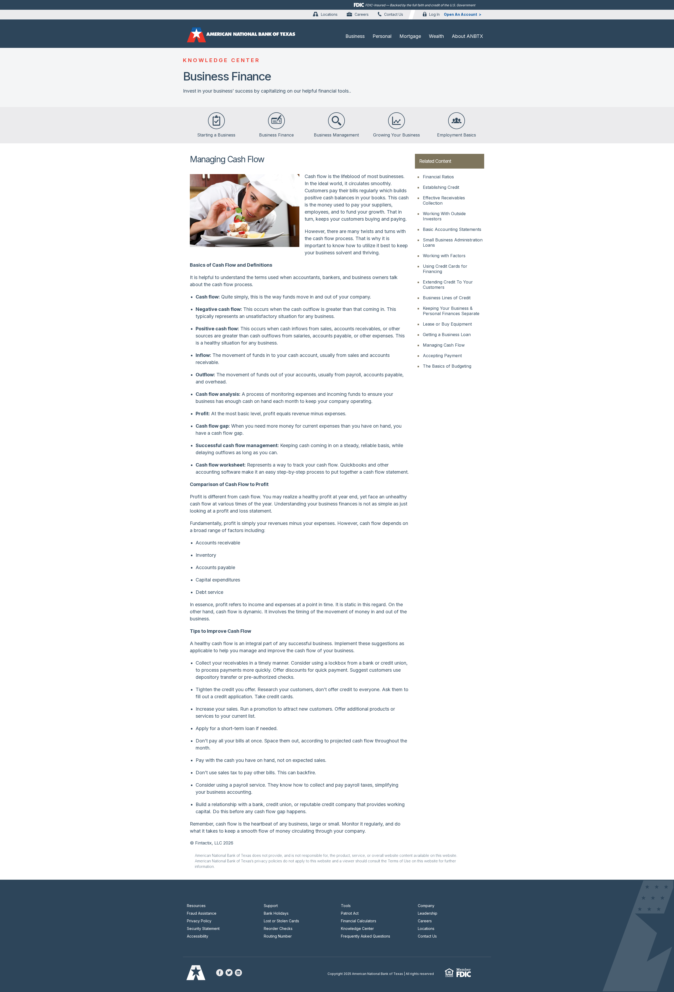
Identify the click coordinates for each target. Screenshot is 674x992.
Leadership (427, 913)
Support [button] (271, 905)
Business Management (336, 135)
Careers (362, 14)
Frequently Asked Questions (365, 936)
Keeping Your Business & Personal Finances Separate (451, 311)
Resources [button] (196, 905)
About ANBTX (467, 36)
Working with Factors (444, 255)
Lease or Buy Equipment (447, 324)
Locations (329, 14)
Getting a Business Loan (447, 334)
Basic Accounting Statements (452, 229)
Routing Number (278, 936)
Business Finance (276, 135)
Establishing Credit (441, 187)
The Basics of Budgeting (447, 366)
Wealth (436, 36)
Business (355, 36)
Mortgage (410, 36)
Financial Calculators (358, 921)
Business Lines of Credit (446, 297)
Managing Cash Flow (444, 345)
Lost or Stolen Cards (281, 921)
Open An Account (460, 14)
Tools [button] (346, 905)
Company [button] (426, 905)
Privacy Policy (199, 921)
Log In (434, 14)
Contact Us (393, 14)
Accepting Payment (442, 355)
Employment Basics (456, 135)
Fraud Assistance (201, 913)
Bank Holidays (276, 913)
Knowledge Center (357, 928)
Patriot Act (350, 913)
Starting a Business (216, 135)
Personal (382, 36)
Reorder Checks (278, 928)
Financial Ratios (438, 176)
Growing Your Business (396, 135)
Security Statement (203, 928)
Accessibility (197, 936)
